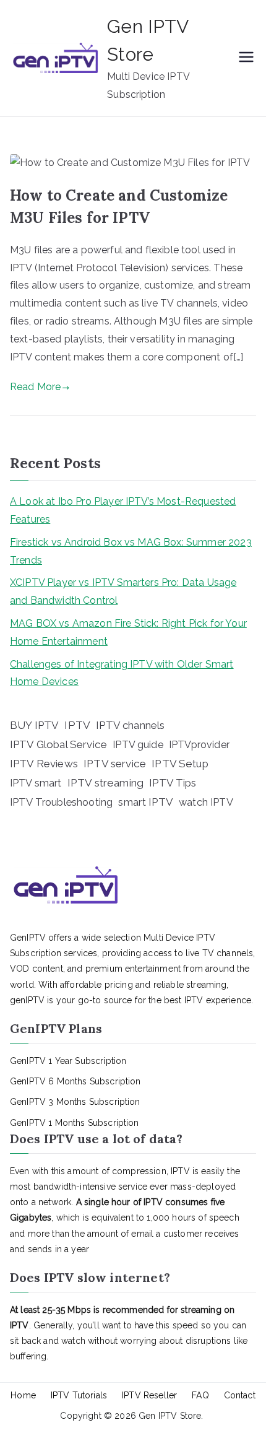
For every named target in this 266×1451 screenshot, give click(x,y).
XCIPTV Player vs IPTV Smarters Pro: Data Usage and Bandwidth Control (123, 591)
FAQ (200, 1395)
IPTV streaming (105, 783)
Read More (35, 387)
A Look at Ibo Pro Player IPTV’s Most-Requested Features (123, 510)
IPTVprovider (199, 745)
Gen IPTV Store (170, 1416)
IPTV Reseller (149, 1395)
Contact (239, 1395)
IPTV (77, 725)
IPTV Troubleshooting (61, 802)
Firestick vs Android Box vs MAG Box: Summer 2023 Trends (131, 551)
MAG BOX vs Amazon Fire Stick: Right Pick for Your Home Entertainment (128, 632)
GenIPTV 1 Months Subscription (74, 1123)
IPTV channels (130, 725)
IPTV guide (138, 745)
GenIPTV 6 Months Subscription (75, 1081)
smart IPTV (145, 802)
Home (23, 1395)
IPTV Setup (180, 763)
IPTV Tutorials (79, 1395)
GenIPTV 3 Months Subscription (75, 1102)
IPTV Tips (172, 783)
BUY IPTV (34, 725)
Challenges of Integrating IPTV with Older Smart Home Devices (122, 673)
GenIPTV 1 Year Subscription (68, 1061)
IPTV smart (36, 783)
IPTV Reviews (44, 763)
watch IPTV (206, 802)
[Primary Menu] (246, 58)
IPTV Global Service (58, 744)
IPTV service (115, 763)
